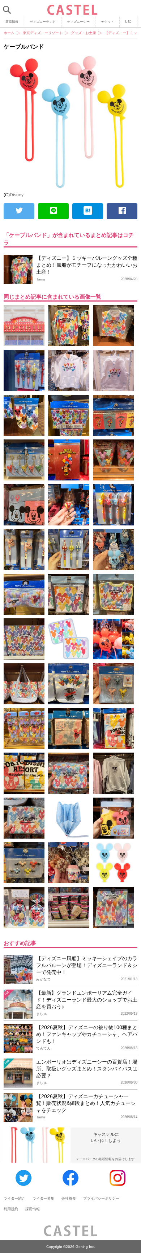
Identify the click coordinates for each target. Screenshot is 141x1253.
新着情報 (11, 22)
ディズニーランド (43, 22)
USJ (128, 22)
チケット (107, 22)
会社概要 (68, 1198)
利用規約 (11, 1209)
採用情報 (32, 1209)
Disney (17, 194)
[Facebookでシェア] (122, 211)
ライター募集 (43, 1198)
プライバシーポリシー (101, 1198)
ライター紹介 (14, 1198)
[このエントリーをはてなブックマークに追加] (87, 211)
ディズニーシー (78, 22)
